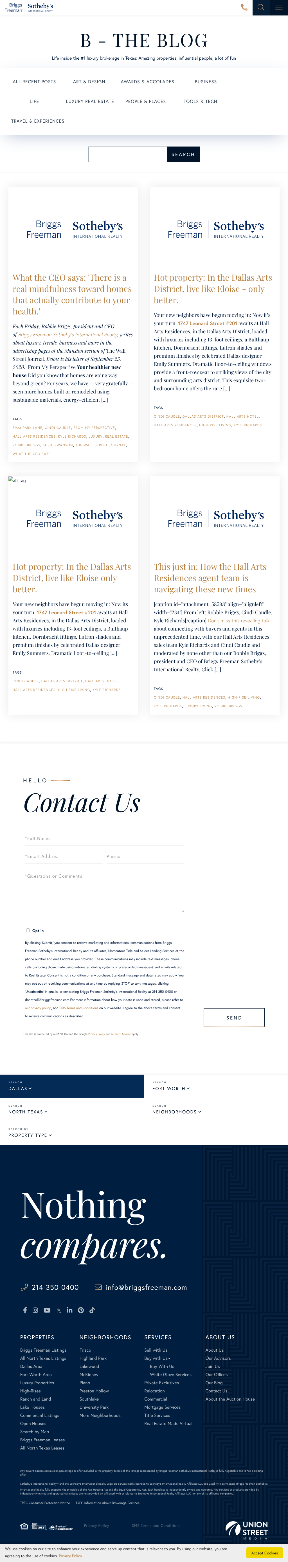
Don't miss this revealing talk (239, 620)
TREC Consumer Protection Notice (45, 1503)
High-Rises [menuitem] (30, 1391)
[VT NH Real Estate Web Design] (247, 1530)
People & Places (145, 101)
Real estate (116, 437)
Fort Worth (168, 1088)
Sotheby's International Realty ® (39, 1484)
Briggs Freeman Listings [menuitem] (43, 1350)
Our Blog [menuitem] (214, 1383)
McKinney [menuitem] (89, 1375)
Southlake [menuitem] (89, 1399)
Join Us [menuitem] (213, 1366)
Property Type (27, 1135)
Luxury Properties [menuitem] (37, 1383)
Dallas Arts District (203, 417)
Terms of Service (121, 1034)
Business (206, 82)
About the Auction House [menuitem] (230, 1399)
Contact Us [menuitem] (217, 1391)
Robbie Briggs (26, 445)
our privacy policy (38, 1008)
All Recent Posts (34, 82)
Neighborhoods (174, 1112)
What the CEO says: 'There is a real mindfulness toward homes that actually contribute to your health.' (72, 294)
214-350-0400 (244, 8)
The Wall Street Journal (101, 445)
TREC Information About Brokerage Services (108, 1503)
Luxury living (198, 706)
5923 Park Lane (27, 428)
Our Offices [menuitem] (217, 1375)
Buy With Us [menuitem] (162, 1366)
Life (34, 101)
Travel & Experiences (37, 121)
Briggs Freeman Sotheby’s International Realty (67, 334)
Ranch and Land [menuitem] (35, 1399)
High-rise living (215, 425)
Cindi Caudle (58, 428)
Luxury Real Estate (90, 101)
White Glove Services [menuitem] (171, 1375)
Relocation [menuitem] (154, 1391)
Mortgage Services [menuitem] (162, 1407)
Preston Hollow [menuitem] (94, 1391)
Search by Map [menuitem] (34, 1432)
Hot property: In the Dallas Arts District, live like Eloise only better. (72, 578)
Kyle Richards (72, 437)
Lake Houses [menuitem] (32, 1407)
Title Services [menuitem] (157, 1415)
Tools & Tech (200, 101)
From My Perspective (94, 428)
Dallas (17, 1088)
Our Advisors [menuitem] (218, 1358)
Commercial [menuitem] (155, 1399)
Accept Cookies (264, 1553)
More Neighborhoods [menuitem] (100, 1415)
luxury (96, 437)
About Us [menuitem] (215, 1350)
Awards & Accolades (147, 82)
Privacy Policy (96, 1034)
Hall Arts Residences (34, 437)
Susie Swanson (58, 445)
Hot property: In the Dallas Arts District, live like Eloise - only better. (213, 288)
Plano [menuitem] (85, 1383)
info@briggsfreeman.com (146, 1287)
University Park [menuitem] (94, 1407)
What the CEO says (32, 454)
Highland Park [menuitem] (93, 1358)
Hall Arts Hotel (242, 417)
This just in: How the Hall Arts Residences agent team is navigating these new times (210, 578)
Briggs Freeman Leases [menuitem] (42, 1440)
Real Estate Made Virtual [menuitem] (168, 1423)
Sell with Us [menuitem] (155, 1350)
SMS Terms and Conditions (78, 1008)
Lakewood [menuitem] (89, 1366)
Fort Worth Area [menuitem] (36, 1375)
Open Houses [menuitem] (33, 1423)
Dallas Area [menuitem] (31, 1366)
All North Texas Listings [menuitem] (43, 1358)
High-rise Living (74, 690)
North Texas (25, 1112)
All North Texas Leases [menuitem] (42, 1448)
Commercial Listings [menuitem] (39, 1415)
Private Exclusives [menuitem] (161, 1383)
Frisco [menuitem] (85, 1350)
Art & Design (89, 82)
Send (234, 1017)
